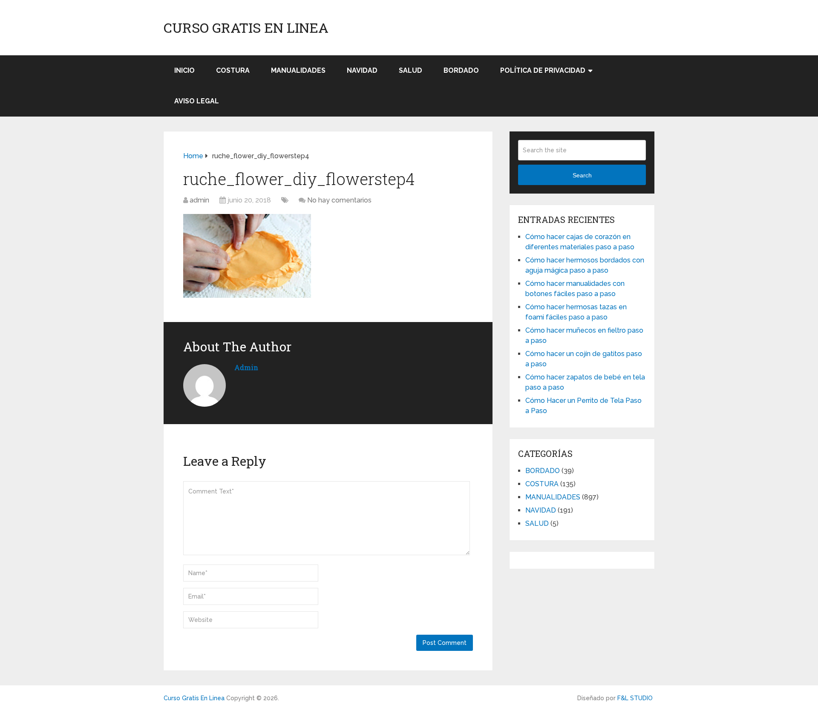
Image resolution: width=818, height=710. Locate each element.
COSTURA (233, 70)
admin (199, 200)
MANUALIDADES (298, 70)
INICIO (184, 70)
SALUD (410, 70)
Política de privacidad (542, 70)
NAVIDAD (362, 70)
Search (582, 175)
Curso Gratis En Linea (246, 27)
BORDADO (461, 70)
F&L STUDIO (635, 698)
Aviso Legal (196, 101)
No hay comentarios (339, 200)
